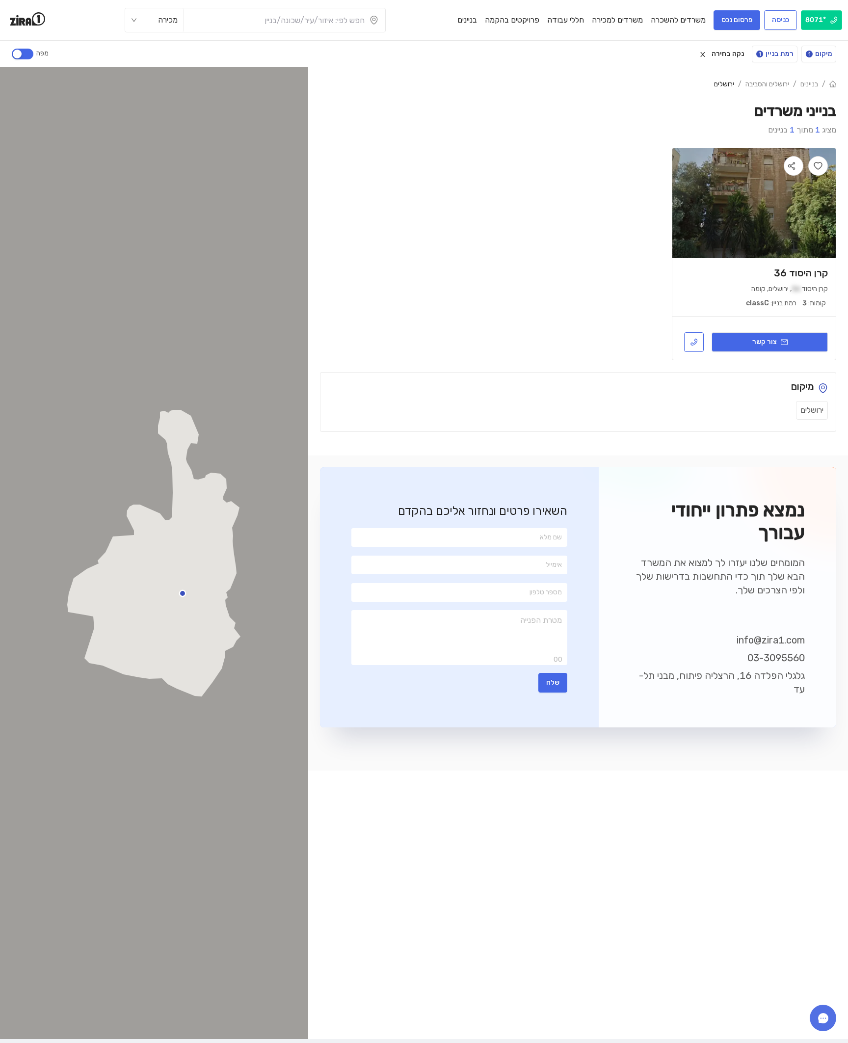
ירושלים (724, 84)
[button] (182, 593)
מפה (42, 53)
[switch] (22, 54)
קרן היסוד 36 (801, 273)
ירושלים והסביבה (767, 84)
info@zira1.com (771, 640)
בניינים (809, 84)
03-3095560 (776, 658)
